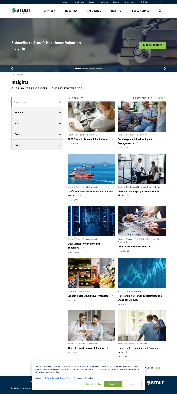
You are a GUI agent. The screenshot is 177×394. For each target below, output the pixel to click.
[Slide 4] (99, 68)
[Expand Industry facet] (60, 123)
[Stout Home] (22, 11)
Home (13, 75)
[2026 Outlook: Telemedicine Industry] (91, 116)
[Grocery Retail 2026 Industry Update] (91, 273)
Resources (116, 2)
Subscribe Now (152, 45)
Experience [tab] (94, 11)
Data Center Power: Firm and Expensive (84, 245)
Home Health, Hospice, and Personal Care (138, 350)
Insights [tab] (116, 11)
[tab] (22, 11)
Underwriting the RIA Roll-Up (134, 246)
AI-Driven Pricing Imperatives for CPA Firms (139, 193)
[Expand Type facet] (60, 134)
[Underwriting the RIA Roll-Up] (142, 221)
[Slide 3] (92, 68)
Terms (31, 382)
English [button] (145, 2)
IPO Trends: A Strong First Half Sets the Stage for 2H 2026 (140, 298)
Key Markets (104, 2)
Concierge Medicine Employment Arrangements (136, 141)
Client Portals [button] (129, 2)
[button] (60, 102)
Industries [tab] (71, 11)
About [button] (65, 2)
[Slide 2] (85, 68)
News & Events (79, 2)
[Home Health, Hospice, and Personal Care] (142, 325)
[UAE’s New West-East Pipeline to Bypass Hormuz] (91, 169)
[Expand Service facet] (60, 112)
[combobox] (34, 102)
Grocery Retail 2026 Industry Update (88, 296)
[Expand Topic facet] (60, 145)
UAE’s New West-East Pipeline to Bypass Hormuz (90, 193)
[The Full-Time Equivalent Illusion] (91, 325)
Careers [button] (91, 2)
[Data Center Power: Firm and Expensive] (91, 221)
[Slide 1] (78, 68)
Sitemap (15, 382)
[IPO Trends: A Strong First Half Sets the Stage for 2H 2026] (142, 273)
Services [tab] (49, 11)
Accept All (113, 384)
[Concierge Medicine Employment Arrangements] (142, 116)
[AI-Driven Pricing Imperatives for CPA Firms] (142, 169)
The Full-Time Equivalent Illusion (86, 348)
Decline (132, 384)
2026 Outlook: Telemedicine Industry (88, 139)
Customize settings (94, 384)
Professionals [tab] (140, 11)
